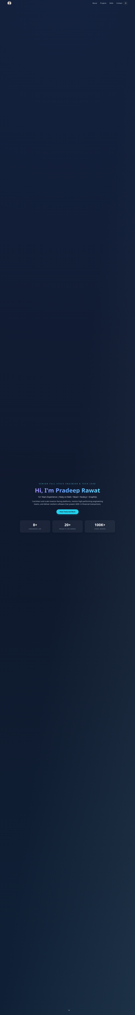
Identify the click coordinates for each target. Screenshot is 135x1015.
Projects (103, 3)
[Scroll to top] (9, 3)
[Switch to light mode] (126, 3)
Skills (111, 3)
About (95, 3)
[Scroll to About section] (69, 1009)
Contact (119, 3)
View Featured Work (67, 512)
